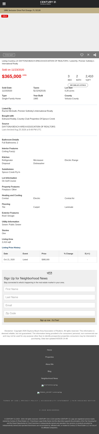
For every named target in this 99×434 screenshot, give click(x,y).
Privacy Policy (29, 400)
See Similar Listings (78, 85)
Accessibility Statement (55, 400)
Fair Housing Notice (84, 400)
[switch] (82, 54)
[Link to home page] (49, 4)
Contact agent (9, 55)
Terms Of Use (11, 400)
